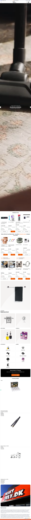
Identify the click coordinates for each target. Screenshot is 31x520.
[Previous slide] (0, 107)
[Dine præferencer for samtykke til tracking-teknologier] (1, 390)
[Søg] (26, 2)
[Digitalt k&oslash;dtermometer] (26, 218)
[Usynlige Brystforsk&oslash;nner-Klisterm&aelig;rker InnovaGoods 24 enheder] (4, 240)
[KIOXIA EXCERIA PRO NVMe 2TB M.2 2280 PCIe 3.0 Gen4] (4, 218)
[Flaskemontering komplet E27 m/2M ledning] (26, 264)
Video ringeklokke (25, 244)
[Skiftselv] (14, 2)
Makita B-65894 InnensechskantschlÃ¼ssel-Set (19, 223)
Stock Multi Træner (3, 268)
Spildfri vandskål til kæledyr (10, 269)
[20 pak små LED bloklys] (15, 395)
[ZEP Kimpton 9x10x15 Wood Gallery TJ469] (19, 264)
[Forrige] (1, 222)
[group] (12, 0)
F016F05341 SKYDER (19, 244)
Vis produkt (2, 415)
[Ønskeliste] (28, 2)
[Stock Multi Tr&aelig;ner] (4, 264)
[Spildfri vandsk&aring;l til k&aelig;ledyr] (11, 264)
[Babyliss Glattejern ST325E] (15, 430)
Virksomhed (27, 0)
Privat (29, 0)
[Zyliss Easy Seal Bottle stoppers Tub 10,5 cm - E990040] (11, 240)
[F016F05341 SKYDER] (19, 240)
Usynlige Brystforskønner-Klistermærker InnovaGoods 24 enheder (4, 245)
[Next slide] (30, 107)
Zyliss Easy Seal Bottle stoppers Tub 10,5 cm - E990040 (11, 245)
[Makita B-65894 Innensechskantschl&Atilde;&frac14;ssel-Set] (19, 218)
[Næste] (29, 222)
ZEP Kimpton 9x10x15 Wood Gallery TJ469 (19, 269)
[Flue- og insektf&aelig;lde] (11, 218)
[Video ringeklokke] (26, 240)
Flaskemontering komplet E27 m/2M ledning (26, 269)
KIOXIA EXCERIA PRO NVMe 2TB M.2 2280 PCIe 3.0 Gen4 (4, 223)
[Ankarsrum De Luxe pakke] (15, 464)
